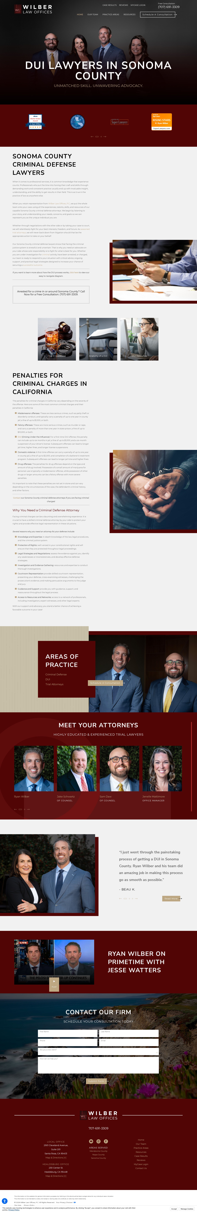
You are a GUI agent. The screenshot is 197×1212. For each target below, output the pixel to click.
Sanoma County (98, 1158)
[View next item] (105, 136)
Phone (42, 1041)
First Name (44, 1032)
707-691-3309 (98, 1128)
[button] (5, 1201)
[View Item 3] (132, 898)
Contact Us (141, 1168)
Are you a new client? (48, 1050)
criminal (46, 254)
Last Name (105, 1032)
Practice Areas (141, 1148)
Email (103, 1041)
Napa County (98, 1154)
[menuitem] (80, 14)
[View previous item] (92, 136)
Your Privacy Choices (64, 1202)
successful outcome (32, 265)
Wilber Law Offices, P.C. (59, 203)
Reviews (123, 5)
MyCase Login (138, 5)
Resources (141, 1152)
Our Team (141, 1144)
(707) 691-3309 (168, 6)
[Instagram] (98, 1141)
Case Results (110, 5)
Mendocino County (98, 1151)
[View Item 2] (129, 898)
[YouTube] (91, 1141)
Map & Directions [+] (56, 1157)
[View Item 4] (101, 136)
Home (141, 1140)
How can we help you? (49, 1059)
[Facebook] (106, 1141)
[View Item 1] (97, 136)
